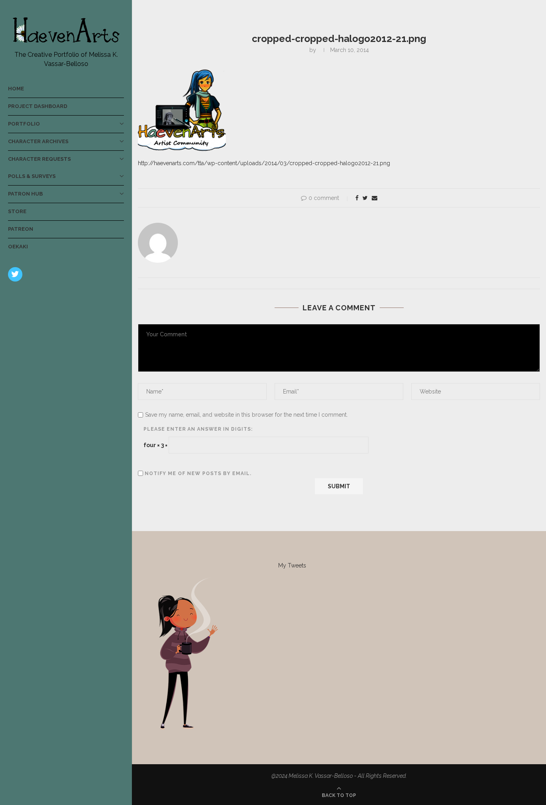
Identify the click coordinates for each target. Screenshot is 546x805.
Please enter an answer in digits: (198, 429)
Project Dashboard (37, 106)
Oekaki (18, 247)
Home (16, 89)
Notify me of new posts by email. (198, 473)
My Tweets (292, 565)
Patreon (20, 229)
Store (17, 211)
